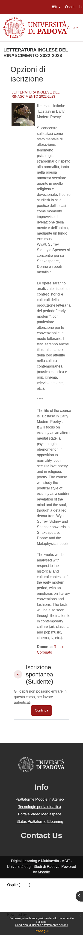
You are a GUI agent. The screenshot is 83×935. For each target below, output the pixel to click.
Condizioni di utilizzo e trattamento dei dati (41, 925)
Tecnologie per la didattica (39, 807)
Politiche (14, 896)
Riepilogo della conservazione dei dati (38, 890)
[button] (56, 7)
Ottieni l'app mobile (23, 901)
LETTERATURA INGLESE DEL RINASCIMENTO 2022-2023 (35, 94)
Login (24, 885)
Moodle (44, 872)
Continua (41, 710)
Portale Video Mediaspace (39, 814)
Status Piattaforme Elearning (39, 821)
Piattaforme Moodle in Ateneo (40, 799)
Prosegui (42, 931)
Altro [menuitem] (71, 28)
